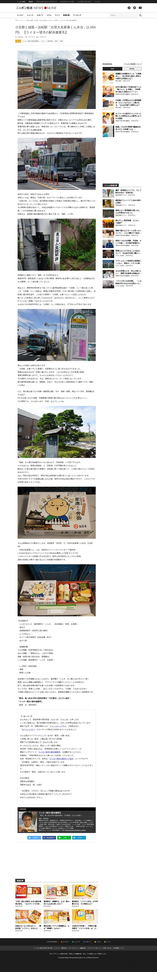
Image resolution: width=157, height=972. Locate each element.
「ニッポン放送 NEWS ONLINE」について (46, 948)
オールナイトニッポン (67, 1)
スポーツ (40, 15)
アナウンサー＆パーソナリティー (46, 1)
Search (140, 15)
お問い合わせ (107, 948)
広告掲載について (118, 948)
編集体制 (83, 948)
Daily (112, 69)
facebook (129, 7)
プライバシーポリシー (94, 948)
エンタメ (20, 15)
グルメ (43, 41)
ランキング (77, 15)
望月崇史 (50, 41)
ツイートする (34, 838)
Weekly (132, 69)
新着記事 (66, 15)
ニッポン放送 (21, 1)
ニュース (30, 15)
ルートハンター (28, 729)
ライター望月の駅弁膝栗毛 (30, 41)
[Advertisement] (122, 41)
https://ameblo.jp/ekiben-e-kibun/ (75, 830)
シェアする (49, 838)
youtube (140, 7)
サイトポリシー (73, 948)
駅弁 (56, 41)
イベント (97, 1)
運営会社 (64, 948)
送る (64, 838)
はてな (79, 838)
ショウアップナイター (84, 1)
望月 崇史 (20, 37)
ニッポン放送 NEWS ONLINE (40, 8)
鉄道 (61, 41)
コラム (49, 15)
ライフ (57, 15)
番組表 (31, 1)
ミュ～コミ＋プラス (58, 726)
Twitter (134, 7)
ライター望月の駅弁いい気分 (61, 759)
